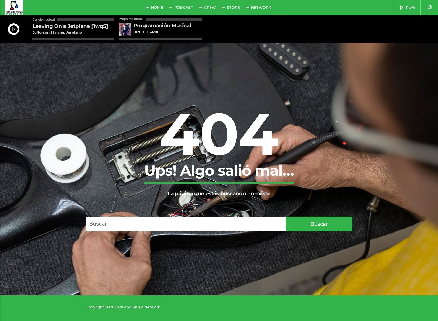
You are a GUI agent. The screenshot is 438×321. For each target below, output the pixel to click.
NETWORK (261, 7)
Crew (210, 7)
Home (157, 7)
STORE (233, 7)
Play (410, 7)
